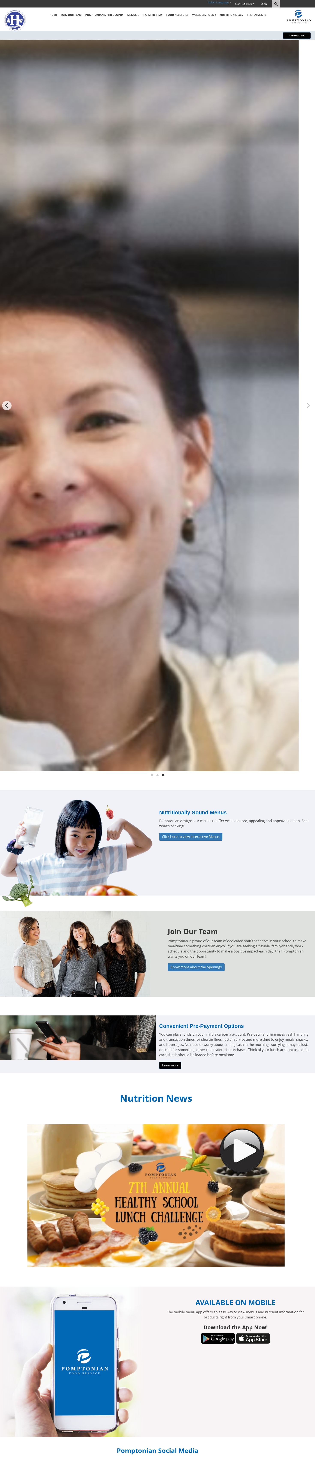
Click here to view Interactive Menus (191, 836)
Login (264, 3)
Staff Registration (244, 3)
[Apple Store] (253, 1338)
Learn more (170, 1065)
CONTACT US (297, 35)
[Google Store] (218, 1338)
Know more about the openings (196, 967)
